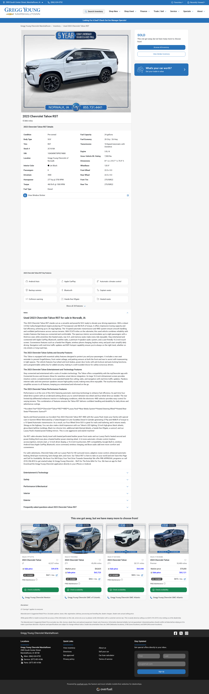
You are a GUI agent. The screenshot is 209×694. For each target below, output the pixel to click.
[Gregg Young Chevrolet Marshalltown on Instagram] (185, 633)
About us (102, 648)
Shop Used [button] (129, 11)
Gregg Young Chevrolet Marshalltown (36, 26)
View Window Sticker (36, 195)
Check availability (33, 590)
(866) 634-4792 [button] (57, 2)
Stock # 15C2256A (71, 557)
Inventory (57, 26)
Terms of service (105, 659)
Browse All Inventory (161, 47)
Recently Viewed (197, 2)
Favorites (178, 2)
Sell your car (104, 652)
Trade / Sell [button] (159, 11)
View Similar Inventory (161, 54)
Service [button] (173, 11)
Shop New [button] (113, 11)
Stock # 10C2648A (156, 557)
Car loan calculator (106, 655)
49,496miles (96, 563)
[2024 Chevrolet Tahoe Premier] (168, 538)
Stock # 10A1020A (114, 557)
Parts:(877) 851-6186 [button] (32, 663)
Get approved (68, 655)
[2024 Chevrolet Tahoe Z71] (83, 538)
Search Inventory (95, 11)
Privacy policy (68, 659)
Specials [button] (187, 11)
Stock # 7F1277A (28, 557)
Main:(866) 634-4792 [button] (32, 656)
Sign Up (161, 672)
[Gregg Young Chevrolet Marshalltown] (22, 11)
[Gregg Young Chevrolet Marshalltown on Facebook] (174, 633)
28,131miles (139, 563)
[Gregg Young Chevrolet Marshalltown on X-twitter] (180, 633)
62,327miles (54, 563)
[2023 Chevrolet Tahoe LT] (40, 538)
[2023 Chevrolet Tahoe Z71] (126, 538)
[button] (24, 2)
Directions (67, 652)
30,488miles (182, 563)
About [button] (199, 11)
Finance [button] (143, 11)
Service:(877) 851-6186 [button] (33, 659)
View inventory (69, 648)
